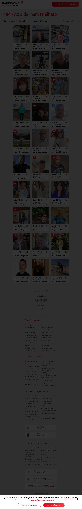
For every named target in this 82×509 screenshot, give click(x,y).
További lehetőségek (29, 505)
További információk (69, 499)
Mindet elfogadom (54, 505)
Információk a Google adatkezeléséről (41, 500)
